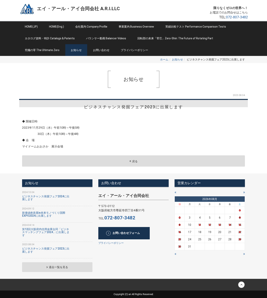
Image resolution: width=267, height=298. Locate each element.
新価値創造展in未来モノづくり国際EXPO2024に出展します (43, 214)
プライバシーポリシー (134, 50)
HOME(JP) (31, 26)
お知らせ (76, 50)
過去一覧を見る (58, 267)
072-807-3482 (237, 17)
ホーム (164, 59)
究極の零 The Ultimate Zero (42, 50)
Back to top (133, 285)
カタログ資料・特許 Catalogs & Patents (50, 38)
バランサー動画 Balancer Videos (106, 38)
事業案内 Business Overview (136, 26)
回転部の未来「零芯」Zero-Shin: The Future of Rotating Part (175, 38)
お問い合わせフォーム (126, 232)
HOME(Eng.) (56, 26)
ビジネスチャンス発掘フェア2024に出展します (45, 198)
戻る (133, 161)
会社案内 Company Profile (91, 26)
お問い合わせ (101, 50)
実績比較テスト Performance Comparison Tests (195, 26)
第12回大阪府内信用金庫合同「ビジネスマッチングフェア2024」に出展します (45, 232)
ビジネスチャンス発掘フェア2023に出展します (45, 250)
